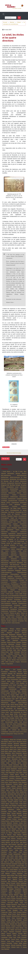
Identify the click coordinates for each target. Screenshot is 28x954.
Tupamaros (24, 728)
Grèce (12, 646)
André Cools (13, 749)
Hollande (24, 646)
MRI (21, 699)
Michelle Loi (12, 885)
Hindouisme (14, 531)
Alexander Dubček (22, 741)
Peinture (24, 570)
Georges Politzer (12, 819)
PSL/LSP (20, 720)
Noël (2, 566)
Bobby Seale (5, 763)
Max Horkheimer (12, 881)
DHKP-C (12, 683)
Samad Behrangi (22, 924)
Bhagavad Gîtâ (5, 485)
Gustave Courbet (17, 825)
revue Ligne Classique (7, 597)
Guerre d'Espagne (12, 528)
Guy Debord (10, 827)
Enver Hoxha (20, 794)
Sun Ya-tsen (18, 929)
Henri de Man (22, 829)
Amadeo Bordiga (22, 747)
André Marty (4, 751)
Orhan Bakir (23, 895)
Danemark (15, 640)
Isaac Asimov (19, 836)
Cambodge (14, 636)
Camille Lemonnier (13, 765)
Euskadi (18, 644)
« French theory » (6, 471)
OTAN (18, 706)
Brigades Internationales (8, 677)
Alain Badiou (4, 741)
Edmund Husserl (6, 788)
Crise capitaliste (14, 504)
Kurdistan (9, 650)
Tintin (14, 935)
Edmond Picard (22, 786)
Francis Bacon (5, 803)
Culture (19, 22)
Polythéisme (10, 578)
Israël (17, 648)
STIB (25, 726)
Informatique (4, 535)
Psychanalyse (15, 584)
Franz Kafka (4, 805)
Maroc (19, 650)
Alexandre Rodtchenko (20, 745)
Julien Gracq (9, 858)
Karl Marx (24, 860)
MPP (17, 699)
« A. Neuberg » (5, 739)
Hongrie (3, 648)
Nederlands (20, 562)
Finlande (24, 644)
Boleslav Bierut (16, 763)
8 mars (21, 471)
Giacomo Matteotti (6, 823)
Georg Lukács (12, 811)
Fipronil (19, 522)
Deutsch (24, 508)
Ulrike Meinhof (5, 939)
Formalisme (23, 524)
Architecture (13, 479)
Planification (17, 576)
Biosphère (24, 485)
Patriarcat (3, 570)
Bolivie (25, 634)
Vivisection (21, 621)
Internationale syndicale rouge (10, 691)
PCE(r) (8, 716)
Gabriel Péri (23, 807)
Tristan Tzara (12, 937)
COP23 (8, 502)
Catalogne (20, 636)
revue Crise (4, 595)
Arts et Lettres (14, 481)
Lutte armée (22, 551)
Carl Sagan (23, 765)
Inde (7, 648)
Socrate (7, 929)
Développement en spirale (18, 510)
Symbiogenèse (22, 609)
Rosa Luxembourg (21, 922)
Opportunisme (23, 568)
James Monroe (5, 842)
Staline (12, 929)
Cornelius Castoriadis (15, 778)
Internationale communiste (18, 689)
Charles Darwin (22, 769)
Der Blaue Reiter (15, 508)
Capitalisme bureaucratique (9, 489)
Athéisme (3, 483)
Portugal (15, 656)
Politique (3, 578)
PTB (25, 720)
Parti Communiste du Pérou (18, 712)
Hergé (13, 831)
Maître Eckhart (11, 875)
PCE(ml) (3, 716)
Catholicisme (4, 491)
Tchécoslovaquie (22, 658)
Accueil (5, 22)
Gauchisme (17, 526)
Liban (14, 650)
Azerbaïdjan (4, 634)
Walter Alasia (23, 943)
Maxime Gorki (23, 881)
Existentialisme (13, 520)
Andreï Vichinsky (22, 751)
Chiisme (19, 493)
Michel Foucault (10, 883)
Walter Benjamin (5, 945)
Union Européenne (22, 660)
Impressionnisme (22, 533)
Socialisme (17, 605)
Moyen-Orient (5, 652)
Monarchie (14, 559)
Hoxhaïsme (23, 531)
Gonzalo (15, 823)
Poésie (25, 576)
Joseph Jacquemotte (14, 854)
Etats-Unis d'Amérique (7, 644)
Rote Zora (9, 724)
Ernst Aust (11, 796)
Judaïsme (24, 537)
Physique (24, 574)
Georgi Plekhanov (15, 821)
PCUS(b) (11, 718)
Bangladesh (12, 634)
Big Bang (12, 485)
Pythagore (4, 914)
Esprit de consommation (19, 518)
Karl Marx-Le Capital (7, 862)
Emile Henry (11, 792)
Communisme (12, 498)
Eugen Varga (9, 800)
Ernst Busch (19, 796)
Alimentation (10, 473)
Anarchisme (13, 671)
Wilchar (25, 945)
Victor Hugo (10, 941)
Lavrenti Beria (20, 865)
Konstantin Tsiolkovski (18, 864)
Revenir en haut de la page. (14, 453)
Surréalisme (13, 609)
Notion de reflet (22, 566)
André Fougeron (22, 749)
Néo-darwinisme (14, 564)
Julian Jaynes (18, 856)
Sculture (24, 599)
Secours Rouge (5, 726)
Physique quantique (7, 576)
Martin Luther (23, 877)
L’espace (3, 541)
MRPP (25, 699)
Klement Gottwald (6, 864)
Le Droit (24, 543)
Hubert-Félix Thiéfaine (20, 833)
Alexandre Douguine (7, 745)
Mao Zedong (18, 875)
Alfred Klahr (13, 747)
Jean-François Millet (21, 846)
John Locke (12, 852)
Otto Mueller (11, 897)
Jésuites (24, 691)
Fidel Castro (23, 801)
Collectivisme (14, 496)
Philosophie (4, 574)
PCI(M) (16, 716)
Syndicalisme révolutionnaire (9, 728)
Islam (17, 537)
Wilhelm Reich (15, 947)
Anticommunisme (22, 475)
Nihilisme (24, 564)
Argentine (9, 632)
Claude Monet (14, 774)
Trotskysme (19, 617)
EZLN (10, 685)
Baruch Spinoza (5, 759)
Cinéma (14, 495)
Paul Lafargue (20, 900)
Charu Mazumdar (10, 772)
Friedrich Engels (22, 805)
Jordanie (3, 650)
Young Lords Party (19, 733)
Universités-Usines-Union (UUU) (18, 731)
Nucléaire (3, 568)
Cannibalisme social (12, 487)
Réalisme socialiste (12, 588)
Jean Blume (23, 842)
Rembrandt (24, 916)
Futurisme (4, 526)
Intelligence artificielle (15, 535)
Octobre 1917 (12, 568)
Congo (3, 640)
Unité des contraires (11, 619)
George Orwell (22, 815)
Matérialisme (23, 553)
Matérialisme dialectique (9, 555)
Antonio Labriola (11, 755)
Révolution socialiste (20, 592)
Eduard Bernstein (17, 788)
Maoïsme (13, 553)
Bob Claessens (22, 761)
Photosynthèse (14, 574)
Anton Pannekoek (17, 753)
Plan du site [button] (5, 458)
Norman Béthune (13, 895)
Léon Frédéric (15, 867)
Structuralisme (23, 607)
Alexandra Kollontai (6, 743)
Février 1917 (12, 522)
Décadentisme (5, 508)
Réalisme (3, 588)
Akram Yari (13, 739)
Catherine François (18, 767)
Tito (19, 935)
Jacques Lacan (14, 840)
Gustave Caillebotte (6, 825)
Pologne (8, 656)
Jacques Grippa (5, 840)
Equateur (18, 642)
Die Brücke (11, 512)
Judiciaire (3, 539)
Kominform (14, 693)
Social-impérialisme (6, 605)
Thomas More (22, 933)
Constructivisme (12, 500)
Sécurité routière (22, 601)
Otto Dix (3, 897)
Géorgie (8, 646)
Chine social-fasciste (12, 638)
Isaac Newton (11, 838)
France (3, 646)
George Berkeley (16, 813)
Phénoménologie (22, 572)
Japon (25, 648)
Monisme (24, 559)
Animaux (18, 473)
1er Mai (15, 471)
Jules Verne (10, 856)
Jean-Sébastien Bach (20, 848)
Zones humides (15, 623)
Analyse (12, 22)
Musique (24, 560)
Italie (21, 648)
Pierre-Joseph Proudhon (16, 908)
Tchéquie (3, 660)
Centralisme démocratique (19, 491)
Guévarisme (4, 531)
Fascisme (20, 685)
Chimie (25, 493)
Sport (15, 607)
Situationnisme (22, 603)
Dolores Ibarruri (17, 784)
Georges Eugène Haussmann (10, 817)
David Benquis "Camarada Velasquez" (16, 780)
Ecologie (24, 514)
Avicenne (24, 757)
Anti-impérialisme (6, 475)
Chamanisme (11, 493)
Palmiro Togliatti (10, 898)
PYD (2, 722)
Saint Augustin (5, 924)
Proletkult (13, 582)
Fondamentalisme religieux (9, 524)
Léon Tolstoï (23, 867)
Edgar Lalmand (10, 786)
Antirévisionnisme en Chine (18, 477)
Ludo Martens (5, 873)
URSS (2, 662)
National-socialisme (21, 700)
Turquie (9, 660)
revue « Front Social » (7, 593)
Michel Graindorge (21, 883)
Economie (4, 516)
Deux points (5, 510)
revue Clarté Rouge (21, 593)
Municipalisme (15, 560)
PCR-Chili (5, 718)
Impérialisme (11, 533)
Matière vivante (14, 557)
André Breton (5, 749)
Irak (11, 648)
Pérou (2, 656)
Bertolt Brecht (12, 761)
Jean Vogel (9, 846)
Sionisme (14, 603)
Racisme (24, 586)
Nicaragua (17, 652)
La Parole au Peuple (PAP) (10, 695)
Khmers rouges (5, 693)
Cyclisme (14, 506)
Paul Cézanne (11, 900)
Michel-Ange (4, 885)
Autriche (24, 632)
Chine (2, 638)
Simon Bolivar (19, 928)
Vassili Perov (15, 939)
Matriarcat (24, 557)
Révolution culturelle (7, 592)
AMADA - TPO (10, 669)
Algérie (25, 629)
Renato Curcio (5, 918)
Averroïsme (18, 483)
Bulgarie (7, 636)
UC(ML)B (3, 730)
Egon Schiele (10, 790)
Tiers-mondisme (9, 615)
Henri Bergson (12, 829)
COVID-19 (4, 504)
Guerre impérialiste (7, 529)
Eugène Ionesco (18, 800)
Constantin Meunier (14, 776)
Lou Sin (21, 869)
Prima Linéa (14, 720)
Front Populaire (22, 687)
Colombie (24, 638)
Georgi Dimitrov (5, 821)
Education (10, 516)
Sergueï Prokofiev (16, 926)
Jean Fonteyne (12, 844)
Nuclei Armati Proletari (17, 704)
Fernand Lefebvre (13, 801)
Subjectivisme (5, 609)
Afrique (12, 629)
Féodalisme (4, 522)
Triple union (10, 617)
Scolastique (17, 599)
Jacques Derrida (22, 838)
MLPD (8, 697)
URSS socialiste (9, 662)
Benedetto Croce (17, 759)
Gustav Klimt (23, 823)
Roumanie (4, 658)
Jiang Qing (18, 850)
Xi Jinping (24, 947)
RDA (20, 656)
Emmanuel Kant (12, 794)
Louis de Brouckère (11, 871)
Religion (12, 590)
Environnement (23, 516)
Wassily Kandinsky (16, 945)
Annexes (24, 473)
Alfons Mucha (5, 747)
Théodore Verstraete (15, 931)
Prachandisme (13, 580)
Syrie (14, 658)
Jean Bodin (4, 844)
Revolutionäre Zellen (11, 722)
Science (10, 599)
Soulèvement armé (6, 607)
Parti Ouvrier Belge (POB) (9, 714)
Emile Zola (4, 794)
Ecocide (3, 514)
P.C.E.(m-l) (24, 706)
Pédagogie (18, 570)
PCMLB (21, 716)
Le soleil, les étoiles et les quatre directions (13, 37)
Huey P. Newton (6, 834)
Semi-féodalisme (6, 603)
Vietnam (3, 663)
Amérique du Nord (14, 630)
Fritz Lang (16, 807)
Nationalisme (4, 562)
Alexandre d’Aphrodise (20, 743)
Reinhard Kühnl (16, 916)
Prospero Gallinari (22, 912)
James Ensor (23, 840)
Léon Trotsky (4, 869)
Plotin (14, 912)
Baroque (24, 483)
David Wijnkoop (13, 782)
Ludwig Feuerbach (17, 873)
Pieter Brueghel (13, 910)
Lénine (9, 867)
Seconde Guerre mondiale (8, 601)
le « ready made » (16, 543)
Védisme (20, 619)
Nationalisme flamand (8, 702)
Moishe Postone (19, 887)
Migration (3, 559)
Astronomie (23, 481)
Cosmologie (23, 502)
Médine (3, 883)
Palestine (17, 654)
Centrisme (4, 493)
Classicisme (23, 495)
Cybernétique (4, 506)
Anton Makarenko (6, 753)
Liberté (13, 549)
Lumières (13, 551)
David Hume (4, 782)
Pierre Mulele (11, 906)
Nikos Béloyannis (15, 893)
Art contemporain (22, 479)
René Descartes (17, 918)
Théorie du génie (15, 613)
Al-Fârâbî (19, 739)
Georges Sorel (22, 819)
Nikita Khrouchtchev (15, 891)
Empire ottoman (11, 642)
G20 (10, 526)
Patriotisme (10, 570)
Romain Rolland (10, 922)
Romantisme (17, 597)
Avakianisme (10, 483)
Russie (10, 658)
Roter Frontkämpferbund (20, 724)
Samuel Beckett (5, 926)
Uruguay (17, 662)
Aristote (20, 755)
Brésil (2, 636)
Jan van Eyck (15, 842)
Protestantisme (5, 584)
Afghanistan (4, 629)
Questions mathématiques (13, 586)
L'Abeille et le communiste (17, 539)
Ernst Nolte (8, 798)
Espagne (24, 642)
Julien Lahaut (18, 858)
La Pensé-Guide (19, 541)
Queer (2, 586)
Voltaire (15, 943)
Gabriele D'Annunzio (7, 809)
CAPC (2, 679)
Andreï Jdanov (13, 751)
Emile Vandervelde (21, 792)
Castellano (24, 489)
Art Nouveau (4, 481)
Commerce (4, 498)
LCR (21, 695)
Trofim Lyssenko (22, 937)
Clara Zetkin (19, 772)
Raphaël (3, 916)
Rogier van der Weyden (14, 920)
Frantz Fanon (23, 803)
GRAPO (3, 689)
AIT (2, 669)
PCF (12, 716)
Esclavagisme (5, 518)
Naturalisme (12, 562)
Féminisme (23, 520)
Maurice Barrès (6, 879)
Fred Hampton (13, 805)
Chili (25, 636)
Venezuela (24, 662)
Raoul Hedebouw (22, 914)
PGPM (17, 718)
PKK (21, 718)
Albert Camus (12, 741)
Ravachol (8, 916)
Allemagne (4, 630)
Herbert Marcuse (6, 831)
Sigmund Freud (10, 928)
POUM (8, 720)
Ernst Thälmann (17, 798)
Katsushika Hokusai (21, 862)
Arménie (17, 632)
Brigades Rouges (21, 677)
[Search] (19, 17)
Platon (10, 912)
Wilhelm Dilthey (5, 947)
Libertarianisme (5, 549)
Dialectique (4, 512)
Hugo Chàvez (17, 834)
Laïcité (8, 543)
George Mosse (11, 815)
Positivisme (19, 578)
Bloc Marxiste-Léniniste (19, 675)
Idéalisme (4, 533)
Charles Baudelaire (11, 769)
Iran (14, 648)
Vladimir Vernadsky (6, 943)
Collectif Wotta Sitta (7, 681)
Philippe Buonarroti (11, 904)
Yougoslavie (9, 663)
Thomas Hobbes (11, 933)
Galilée (18, 809)
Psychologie (23, 584)
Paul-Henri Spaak (12, 902)
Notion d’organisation (10, 566)
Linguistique (19, 549)
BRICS (3, 487)
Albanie (18, 629)
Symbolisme (4, 611)
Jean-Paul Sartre (6, 848)
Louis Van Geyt (22, 871)
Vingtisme (14, 621)
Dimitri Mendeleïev (6, 784)
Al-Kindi (24, 739)
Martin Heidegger (12, 877)
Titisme (18, 615)
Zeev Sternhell (5, 949)
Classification (5, 496)
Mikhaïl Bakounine (22, 885)
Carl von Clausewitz (6, 767)
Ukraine (14, 660)
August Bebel (11, 757)
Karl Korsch (16, 860)
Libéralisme (23, 547)
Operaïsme (13, 706)
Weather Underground (7, 733)
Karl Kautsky (8, 860)
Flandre (24, 522)
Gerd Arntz (24, 821)
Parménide (19, 898)
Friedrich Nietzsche (6, 807)
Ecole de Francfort (13, 514)
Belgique (19, 634)
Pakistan (10, 654)
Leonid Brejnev (13, 869)
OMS (8, 706)
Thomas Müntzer (6, 935)
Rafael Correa (12, 914)
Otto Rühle (19, 897)
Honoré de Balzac (6, 833)
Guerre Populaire (21, 529)
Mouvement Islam (10, 699)
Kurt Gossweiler (10, 865)
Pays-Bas (24, 654)
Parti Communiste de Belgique (11, 708)
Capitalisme (23, 487)
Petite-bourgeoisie (6, 572)
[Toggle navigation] (3, 14)
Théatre (20, 611)
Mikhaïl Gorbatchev (7, 887)
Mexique (24, 650)
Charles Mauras (5, 770)
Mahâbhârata (4, 553)
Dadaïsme (24, 506)
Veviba (9, 621)
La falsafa (10, 541)
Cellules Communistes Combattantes (16, 679)
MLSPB (14, 697)
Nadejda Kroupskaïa (15, 889)
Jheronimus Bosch (7, 850)
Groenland (18, 646)
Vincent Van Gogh (21, 941)
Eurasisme (4, 520)
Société (24, 605)
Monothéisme (6, 447)
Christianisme (5, 495)
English (16, 516)
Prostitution (23, 582)
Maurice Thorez (18, 879)
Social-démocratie (17, 726)
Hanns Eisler (19, 827)
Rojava (25, 656)
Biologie (18, 485)
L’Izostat (24, 693)
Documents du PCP (21, 512)
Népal (11, 652)
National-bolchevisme (7, 700)
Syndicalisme (12, 611)
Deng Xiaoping (22, 782)
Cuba (8, 640)
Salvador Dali (13, 924)
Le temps (20, 545)
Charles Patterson (16, 770)
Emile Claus (18, 790)
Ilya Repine (11, 836)
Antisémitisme (5, 479)
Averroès (18, 757)
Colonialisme (23, 496)
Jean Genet (20, 844)
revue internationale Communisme (17, 595)
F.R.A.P (14, 685)
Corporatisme (15, 502)
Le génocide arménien (8, 545)
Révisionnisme (22, 590)
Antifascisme (4, 477)
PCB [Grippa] (23, 714)
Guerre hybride (22, 528)
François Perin (14, 803)
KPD (19, 693)
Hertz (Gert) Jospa (21, 831)
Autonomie (20, 673)
